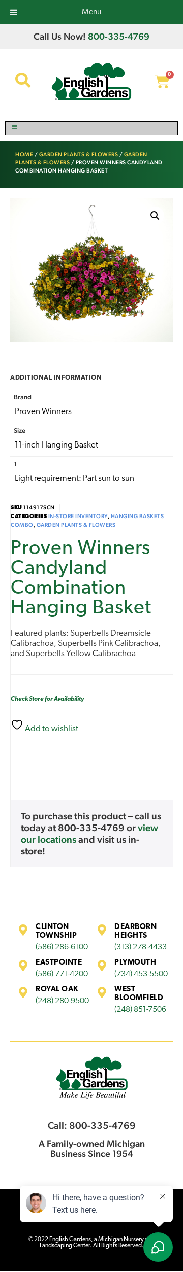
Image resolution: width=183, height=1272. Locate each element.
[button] (155, 216)
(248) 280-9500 (62, 1001)
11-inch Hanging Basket (56, 445)
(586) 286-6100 (62, 947)
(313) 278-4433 (140, 947)
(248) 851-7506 (140, 1010)
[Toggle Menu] (91, 128)
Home (24, 154)
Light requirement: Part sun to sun (74, 478)
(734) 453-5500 (141, 974)
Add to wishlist (50, 729)
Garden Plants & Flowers (78, 154)
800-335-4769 (118, 36)
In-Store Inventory (78, 516)
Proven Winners (43, 411)
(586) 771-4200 (62, 974)
